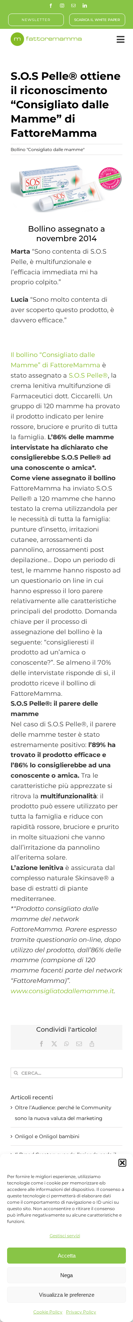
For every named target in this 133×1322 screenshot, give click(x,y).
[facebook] (51, 6)
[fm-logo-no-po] (46, 36)
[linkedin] (85, 6)
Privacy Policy (81, 1312)
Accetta (67, 1256)
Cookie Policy (47, 1312)
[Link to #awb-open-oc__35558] (120, 39)
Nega (66, 1275)
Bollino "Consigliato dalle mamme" (47, 149)
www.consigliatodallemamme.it (62, 991)
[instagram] (62, 6)
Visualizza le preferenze (66, 1295)
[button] (122, 1162)
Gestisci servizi (65, 1235)
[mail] (73, 6)
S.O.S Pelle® (88, 375)
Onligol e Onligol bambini (47, 1136)
